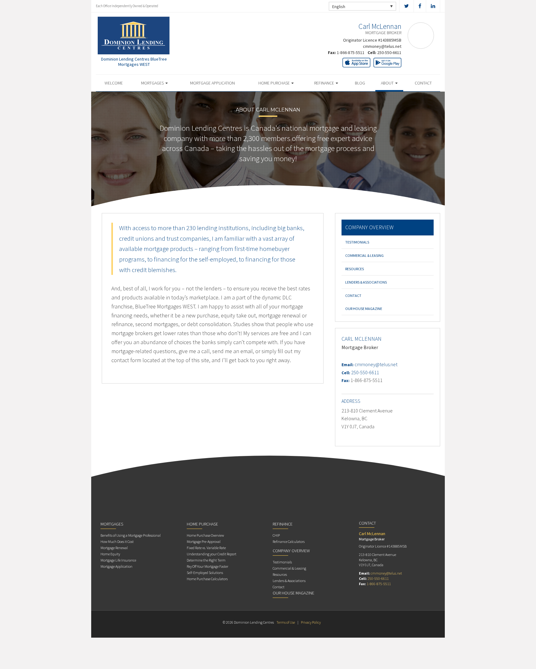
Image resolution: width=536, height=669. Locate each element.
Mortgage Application (212, 83)
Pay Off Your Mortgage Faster (207, 566)
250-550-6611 (389, 52)
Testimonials (357, 242)
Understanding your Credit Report (211, 554)
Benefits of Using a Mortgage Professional (130, 535)
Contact (423, 83)
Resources (354, 268)
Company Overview (369, 227)
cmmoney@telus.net (382, 46)
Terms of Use (285, 622)
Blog (360, 83)
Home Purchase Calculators (207, 578)
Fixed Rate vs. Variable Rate (206, 547)
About (388, 83)
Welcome (114, 83)
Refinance (324, 83)
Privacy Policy (311, 622)
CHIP (276, 535)
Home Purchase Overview (205, 535)
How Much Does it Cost (117, 541)
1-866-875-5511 (350, 52)
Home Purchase (274, 83)
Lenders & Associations (366, 282)
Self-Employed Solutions (205, 572)
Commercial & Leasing (364, 255)
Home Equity (110, 554)
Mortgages (153, 83)
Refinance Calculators (289, 541)
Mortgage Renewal (114, 547)
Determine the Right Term (206, 560)
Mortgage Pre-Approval (204, 541)
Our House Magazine (363, 308)
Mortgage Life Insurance (118, 560)
